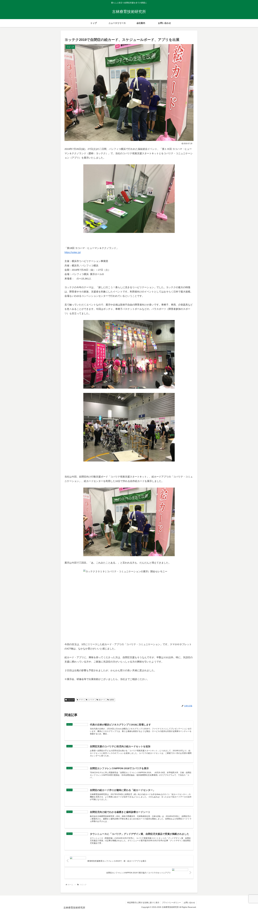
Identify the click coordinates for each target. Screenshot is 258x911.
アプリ (81, 700)
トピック (70, 700)
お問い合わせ (189, 902)
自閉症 (111, 700)
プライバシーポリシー (171, 902)
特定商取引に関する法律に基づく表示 (143, 902)
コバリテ (91, 700)
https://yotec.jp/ (72, 252)
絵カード (102, 700)
